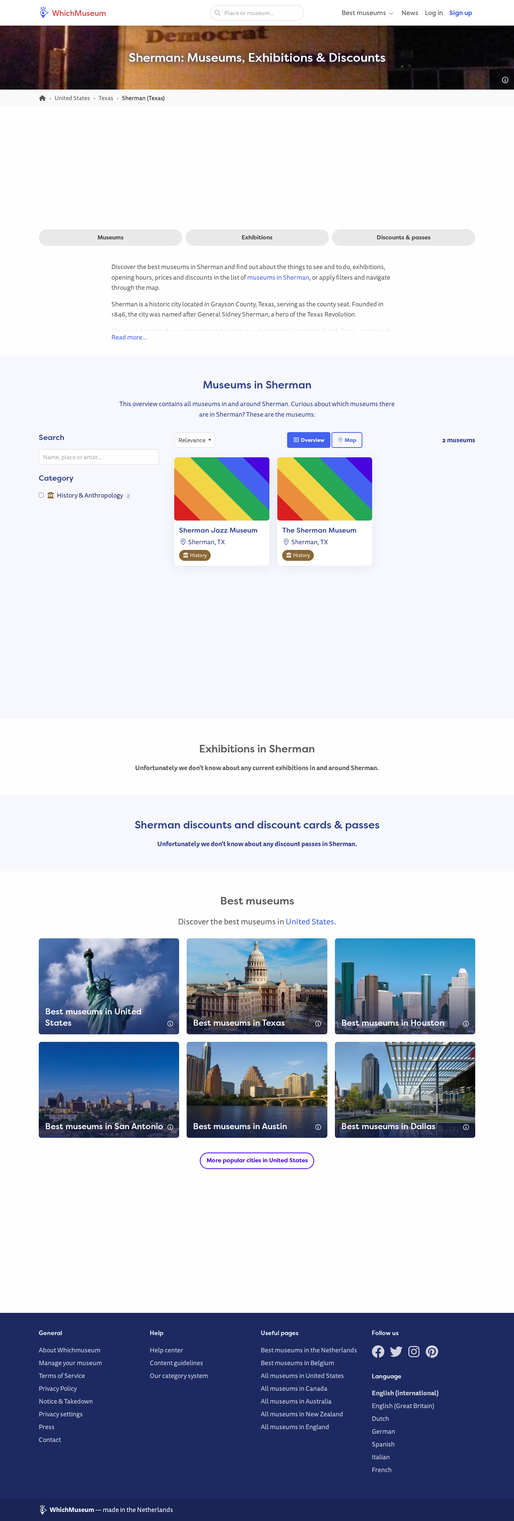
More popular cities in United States (257, 1160)
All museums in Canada (294, 1388)
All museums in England (295, 1427)
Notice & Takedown (66, 1401)
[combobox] (257, 13)
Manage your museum (70, 1363)
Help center (166, 1350)
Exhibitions (257, 237)
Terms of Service (62, 1375)
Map (350, 439)
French (382, 1470)
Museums (110, 237)
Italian (381, 1457)
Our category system (179, 1375)
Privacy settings (61, 1414)
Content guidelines (176, 1363)
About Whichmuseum (69, 1350)
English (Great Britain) (403, 1406)
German (383, 1431)
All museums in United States (302, 1375)
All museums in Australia (296, 1401)
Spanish (383, 1444)
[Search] (217, 12)
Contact (50, 1439)
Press (47, 1427)
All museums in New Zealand (302, 1414)
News (409, 12)
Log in (434, 12)
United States (310, 921)
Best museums (364, 12)
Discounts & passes (403, 237)
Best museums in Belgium (297, 1363)
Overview (312, 439)
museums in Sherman (278, 277)
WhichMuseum (78, 13)
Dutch (380, 1418)
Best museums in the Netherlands (309, 1350)
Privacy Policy (58, 1388)
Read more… (129, 337)
